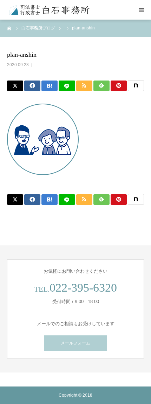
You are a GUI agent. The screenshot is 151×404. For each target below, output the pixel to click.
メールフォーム (75, 343)
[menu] (141, 10)
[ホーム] (9, 28)
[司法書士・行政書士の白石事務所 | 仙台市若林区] (49, 10)
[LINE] (67, 86)
